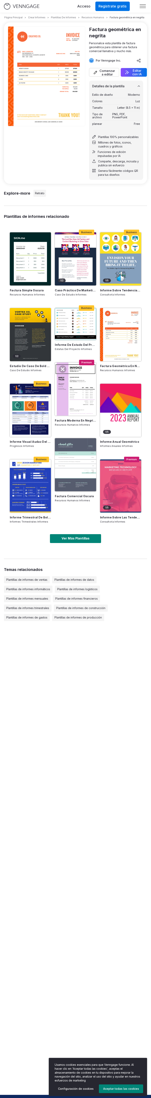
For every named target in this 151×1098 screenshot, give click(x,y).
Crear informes (36, 17)
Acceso (83, 6)
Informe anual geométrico (119, 441)
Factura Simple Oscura (27, 290)
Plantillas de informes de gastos (26, 617)
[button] (104, 72)
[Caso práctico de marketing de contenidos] (75, 258)
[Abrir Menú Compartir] (138, 60)
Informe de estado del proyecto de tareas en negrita (75, 344)
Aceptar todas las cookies (121, 1088)
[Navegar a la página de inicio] (21, 6)
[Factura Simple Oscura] (30, 258)
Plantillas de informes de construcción (80, 608)
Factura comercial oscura (74, 496)
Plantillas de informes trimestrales (27, 608)
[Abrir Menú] (142, 6)
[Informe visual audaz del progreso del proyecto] (30, 410)
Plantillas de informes (63, 17)
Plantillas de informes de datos (74, 579)
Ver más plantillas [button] (75, 538)
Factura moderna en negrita (75, 420)
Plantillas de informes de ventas (26, 579)
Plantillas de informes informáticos (28, 589)
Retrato (39, 193)
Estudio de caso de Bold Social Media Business (30, 366)
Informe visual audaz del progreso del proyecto (30, 441)
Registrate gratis (113, 6)
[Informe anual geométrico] (120, 410)
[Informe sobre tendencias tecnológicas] (120, 258)
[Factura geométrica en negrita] (120, 334)
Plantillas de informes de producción (78, 617)
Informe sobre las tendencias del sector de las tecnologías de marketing (120, 517)
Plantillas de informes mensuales (27, 598)
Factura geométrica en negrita (120, 366)
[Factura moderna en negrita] (75, 389)
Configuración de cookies (76, 1088)
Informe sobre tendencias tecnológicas (120, 290)
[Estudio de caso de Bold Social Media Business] (30, 334)
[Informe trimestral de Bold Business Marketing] (30, 486)
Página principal (13, 17)
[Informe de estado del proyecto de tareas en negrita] (75, 324)
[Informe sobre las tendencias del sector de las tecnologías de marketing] (120, 486)
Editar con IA (137, 72)
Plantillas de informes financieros (76, 598)
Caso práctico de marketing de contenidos (75, 290)
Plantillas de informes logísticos (77, 589)
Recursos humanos (93, 17)
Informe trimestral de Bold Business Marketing (30, 517)
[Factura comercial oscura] (75, 464)
